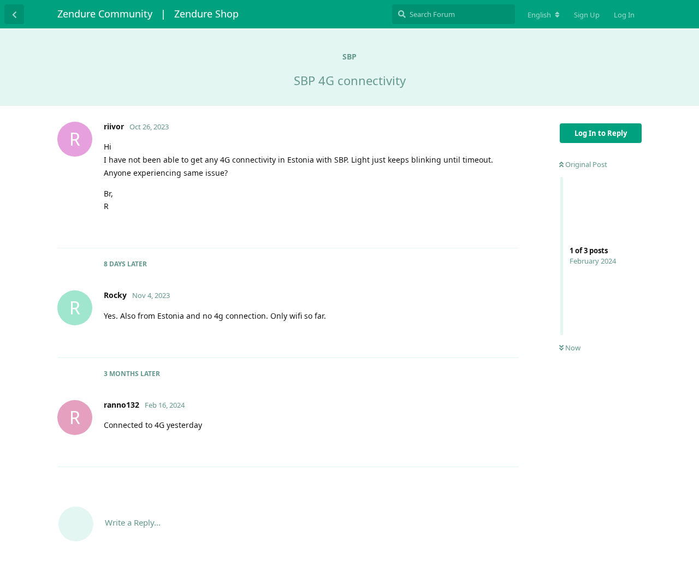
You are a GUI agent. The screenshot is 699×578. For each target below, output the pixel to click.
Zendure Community (104, 13)
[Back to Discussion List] (14, 14)
